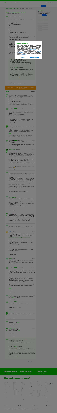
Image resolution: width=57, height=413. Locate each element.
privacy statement (20, 52)
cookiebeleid (39, 51)
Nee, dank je (23, 57)
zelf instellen (24, 54)
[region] (28, 50)
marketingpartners (33, 49)
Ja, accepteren (34, 57)
